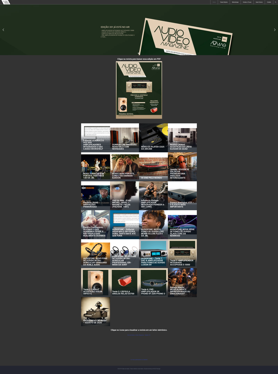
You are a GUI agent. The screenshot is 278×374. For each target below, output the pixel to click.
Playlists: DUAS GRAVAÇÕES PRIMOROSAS (90, 204)
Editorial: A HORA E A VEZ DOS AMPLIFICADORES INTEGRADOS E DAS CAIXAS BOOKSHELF (93, 144)
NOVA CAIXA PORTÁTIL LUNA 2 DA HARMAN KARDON (123, 175)
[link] (139, 90)
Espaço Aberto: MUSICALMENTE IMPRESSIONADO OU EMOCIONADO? (180, 290)
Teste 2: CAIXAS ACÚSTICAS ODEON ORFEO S (92, 291)
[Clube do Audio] (5, 2)
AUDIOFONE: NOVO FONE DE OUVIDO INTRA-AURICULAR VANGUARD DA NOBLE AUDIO (95, 261)
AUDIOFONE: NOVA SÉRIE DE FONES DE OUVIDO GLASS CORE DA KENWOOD (182, 232)
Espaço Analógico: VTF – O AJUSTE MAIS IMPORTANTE (182, 204)
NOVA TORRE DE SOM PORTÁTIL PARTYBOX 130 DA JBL (93, 175)
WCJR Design (156, 368)
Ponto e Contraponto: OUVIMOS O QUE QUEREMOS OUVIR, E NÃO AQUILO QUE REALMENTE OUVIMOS (94, 231)
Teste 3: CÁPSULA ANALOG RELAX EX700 (123, 292)
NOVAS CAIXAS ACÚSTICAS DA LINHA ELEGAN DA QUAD (181, 146)
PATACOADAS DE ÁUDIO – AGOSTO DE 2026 (95, 321)
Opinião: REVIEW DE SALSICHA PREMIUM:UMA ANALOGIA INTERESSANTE (179, 173)
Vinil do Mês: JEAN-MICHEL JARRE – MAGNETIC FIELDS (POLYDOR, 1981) (121, 203)
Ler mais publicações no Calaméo (139, 359)
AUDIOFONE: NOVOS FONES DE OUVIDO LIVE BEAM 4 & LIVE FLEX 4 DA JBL (152, 232)
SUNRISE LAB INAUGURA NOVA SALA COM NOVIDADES (124, 146)
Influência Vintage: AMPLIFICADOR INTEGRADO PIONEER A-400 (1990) (153, 203)
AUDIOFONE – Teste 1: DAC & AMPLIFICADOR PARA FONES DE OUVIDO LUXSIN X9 (153, 261)
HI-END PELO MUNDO (151, 178)
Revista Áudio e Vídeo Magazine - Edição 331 (139, 335)
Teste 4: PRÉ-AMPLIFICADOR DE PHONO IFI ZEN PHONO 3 (153, 291)
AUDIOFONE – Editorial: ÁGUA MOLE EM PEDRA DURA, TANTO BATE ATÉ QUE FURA (124, 232)
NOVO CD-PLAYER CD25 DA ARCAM (152, 148)
